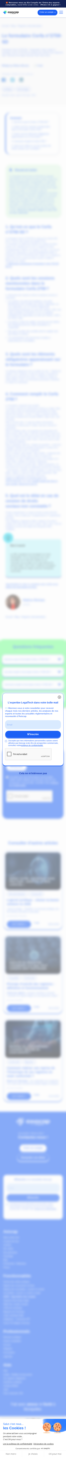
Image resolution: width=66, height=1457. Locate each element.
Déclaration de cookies (43, 1444)
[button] (60, 12)
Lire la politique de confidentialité (17, 1444)
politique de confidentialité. (32, 742)
